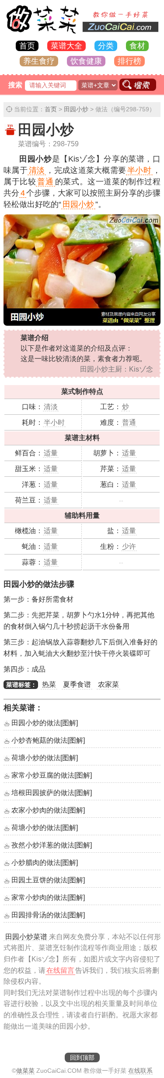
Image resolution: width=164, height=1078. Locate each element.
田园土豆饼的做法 (48, 880)
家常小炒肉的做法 (48, 897)
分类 (106, 45)
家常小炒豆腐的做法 (51, 775)
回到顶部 (82, 1057)
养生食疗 (39, 61)
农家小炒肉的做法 (48, 810)
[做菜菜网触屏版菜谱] (82, 34)
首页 (27, 45)
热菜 (49, 684)
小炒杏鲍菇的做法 (48, 740)
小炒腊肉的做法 (44, 862)
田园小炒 (76, 109)
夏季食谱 (77, 684)
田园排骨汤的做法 (48, 915)
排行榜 (129, 61)
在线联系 (140, 1070)
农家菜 (108, 684)
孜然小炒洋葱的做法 (51, 845)
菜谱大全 (66, 45)
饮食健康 (86, 61)
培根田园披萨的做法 (51, 792)
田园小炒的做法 (44, 723)
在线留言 (60, 970)
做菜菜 (25, 1070)
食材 (137, 45)
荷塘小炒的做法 (44, 757)
